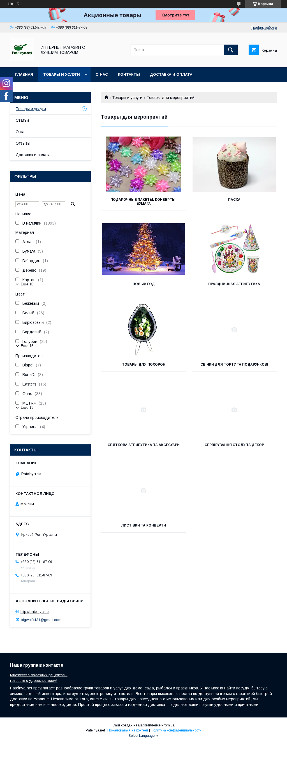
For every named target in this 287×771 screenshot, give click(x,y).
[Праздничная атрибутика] (234, 249)
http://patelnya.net (34, 612)
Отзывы (23, 143)
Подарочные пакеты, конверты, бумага (143, 202)
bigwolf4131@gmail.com (41, 619)
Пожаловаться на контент (127, 730)
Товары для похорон (143, 364)
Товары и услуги (61, 74)
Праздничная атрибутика (234, 284)
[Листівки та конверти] (143, 490)
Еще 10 (27, 284)
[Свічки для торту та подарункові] (234, 329)
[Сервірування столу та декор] (234, 410)
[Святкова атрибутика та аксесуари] (143, 410)
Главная (24, 74)
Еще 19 (27, 407)
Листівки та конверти (143, 525)
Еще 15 (27, 346)
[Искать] (231, 50)
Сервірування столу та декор (234, 445)
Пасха (234, 200)
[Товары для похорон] (143, 329)
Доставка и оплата (171, 74)
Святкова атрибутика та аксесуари (144, 445)
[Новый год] (143, 249)
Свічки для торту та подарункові (234, 364)
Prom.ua (168, 725)
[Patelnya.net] (22, 60)
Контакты (129, 74)
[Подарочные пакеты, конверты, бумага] (143, 165)
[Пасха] (234, 165)
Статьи (22, 120)
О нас (102, 74)
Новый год (144, 284)
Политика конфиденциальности (176, 730)
